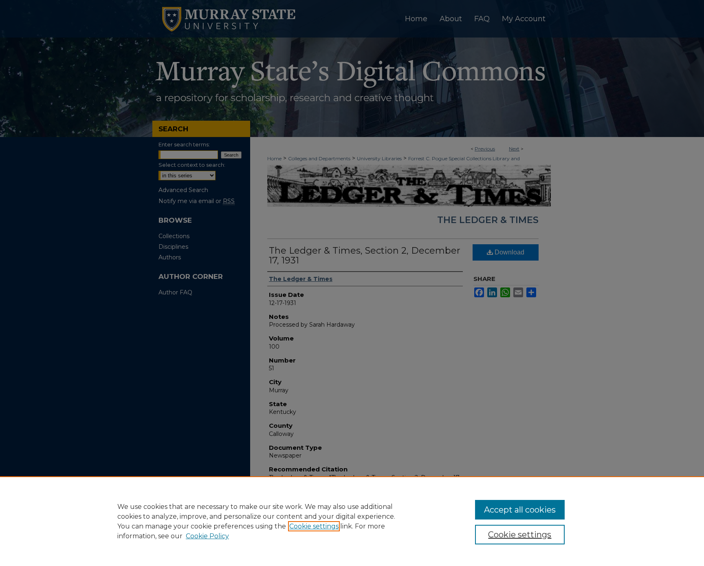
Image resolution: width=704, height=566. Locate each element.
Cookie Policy (207, 536)
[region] (352, 521)
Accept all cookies (520, 510)
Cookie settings (314, 526)
